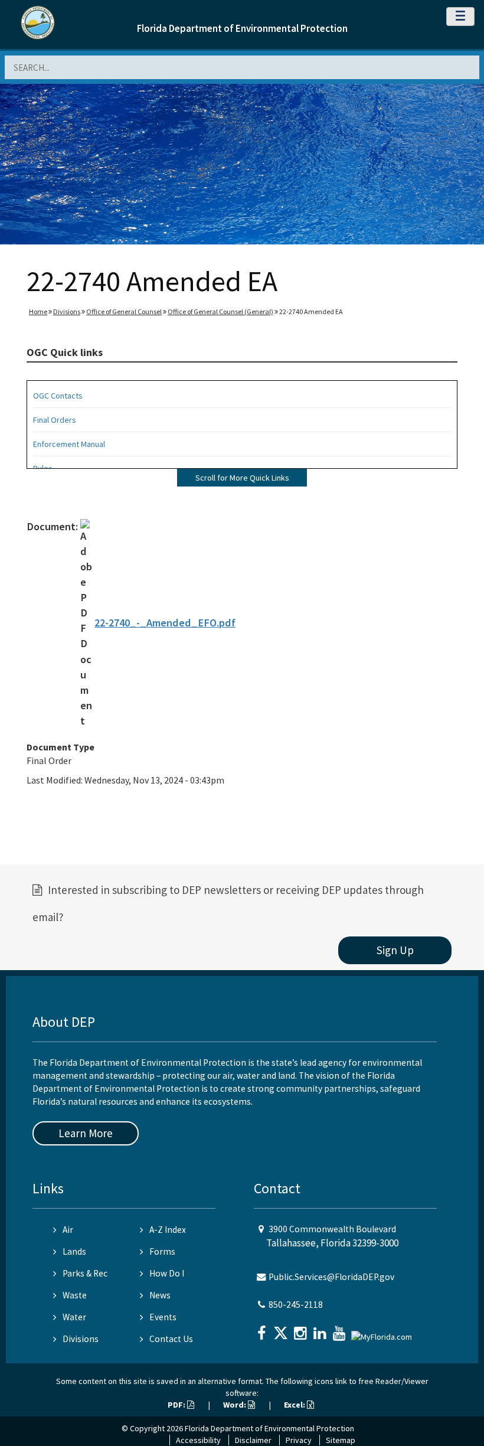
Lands (74, 1251)
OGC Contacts (58, 395)
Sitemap (340, 1440)
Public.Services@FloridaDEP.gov (331, 1276)
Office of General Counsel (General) (220, 311)
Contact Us (171, 1338)
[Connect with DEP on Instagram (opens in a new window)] (301, 1329)
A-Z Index (167, 1229)
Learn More (85, 1133)
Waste (75, 1295)
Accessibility (198, 1440)
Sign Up (395, 950)
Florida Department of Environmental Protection (242, 28)
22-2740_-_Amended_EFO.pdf (165, 622)
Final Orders (54, 419)
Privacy (299, 1440)
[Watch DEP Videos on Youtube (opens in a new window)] (340, 1329)
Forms (162, 1251)
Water (74, 1317)
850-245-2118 (296, 1304)
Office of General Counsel (124, 311)
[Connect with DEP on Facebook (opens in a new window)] (263, 1329)
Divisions (66, 311)
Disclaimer (253, 1440)
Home (38, 311)
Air (68, 1229)
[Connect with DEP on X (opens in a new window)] (282, 1329)
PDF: (177, 1404)
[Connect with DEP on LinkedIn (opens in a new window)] (321, 1329)
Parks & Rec (85, 1273)
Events (162, 1317)
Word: (235, 1404)
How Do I (166, 1273)
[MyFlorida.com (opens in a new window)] (383, 1332)
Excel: (295, 1404)
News (160, 1295)
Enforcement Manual (69, 444)
